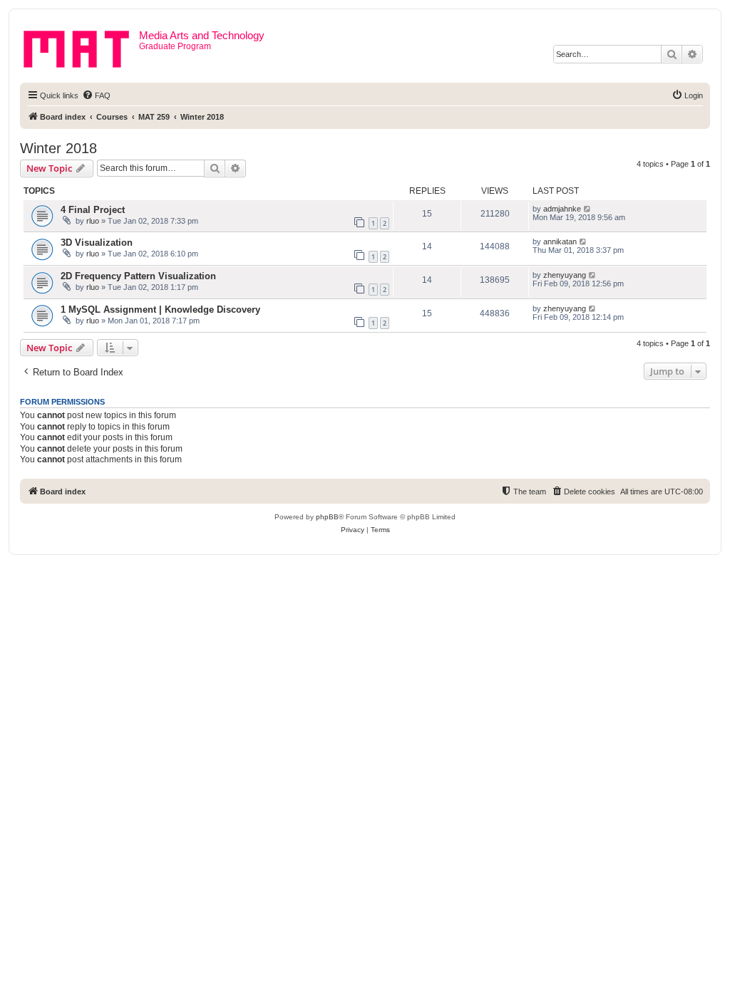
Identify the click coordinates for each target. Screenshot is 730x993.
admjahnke (562, 208)
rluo (92, 221)
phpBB (327, 517)
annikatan (560, 241)
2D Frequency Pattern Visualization (138, 276)
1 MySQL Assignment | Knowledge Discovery (160, 309)
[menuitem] (96, 95)
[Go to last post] (587, 208)
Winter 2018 (58, 148)
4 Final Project (93, 209)
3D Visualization (97, 242)
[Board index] (81, 46)
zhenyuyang (564, 275)
